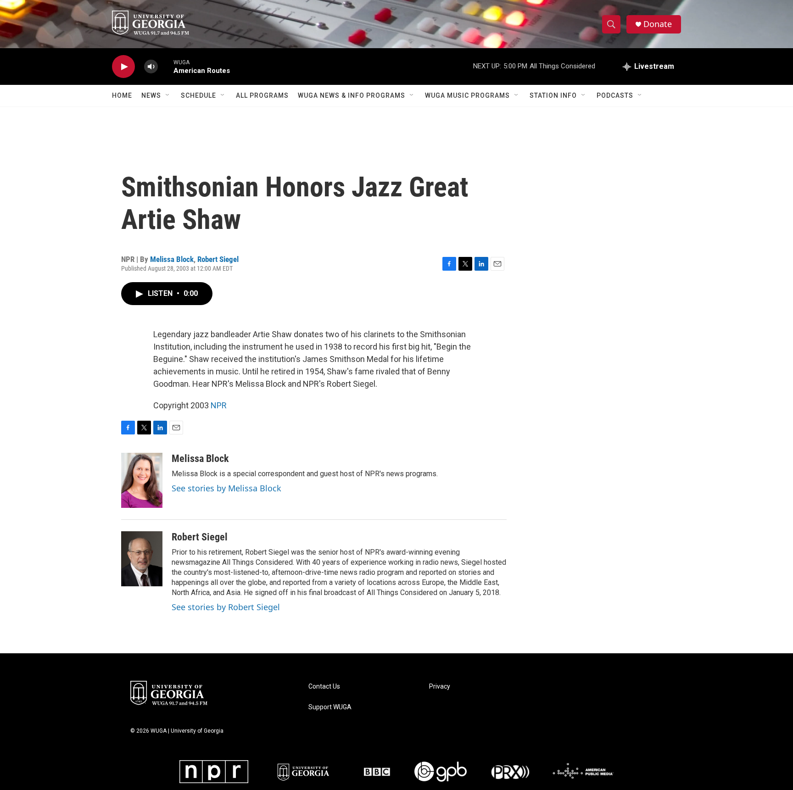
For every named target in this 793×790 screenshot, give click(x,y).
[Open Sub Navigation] (168, 95)
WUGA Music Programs (467, 95)
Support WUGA (330, 707)
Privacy (439, 686)
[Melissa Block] (141, 480)
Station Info (553, 95)
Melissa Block (172, 259)
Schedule (198, 95)
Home (122, 95)
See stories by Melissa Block (226, 488)
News (151, 95)
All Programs (262, 95)
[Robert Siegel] (141, 558)
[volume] (151, 66)
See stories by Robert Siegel (226, 606)
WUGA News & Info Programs (351, 95)
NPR (219, 405)
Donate (657, 24)
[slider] (165, 66)
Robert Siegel (218, 259)
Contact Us (324, 686)
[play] (123, 66)
